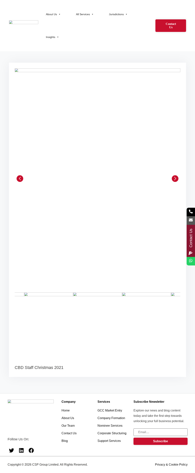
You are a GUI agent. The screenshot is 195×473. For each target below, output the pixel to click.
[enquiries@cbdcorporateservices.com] (191, 220)
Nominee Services (110, 425)
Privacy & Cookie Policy (171, 464)
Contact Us (171, 25)
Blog (65, 440)
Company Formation (111, 418)
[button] (20, 178)
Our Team (68, 425)
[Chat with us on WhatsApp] (191, 261)
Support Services (109, 440)
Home (66, 410)
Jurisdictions (116, 14)
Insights (50, 37)
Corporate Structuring (112, 433)
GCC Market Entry (110, 410)
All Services (83, 14)
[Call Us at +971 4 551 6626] (191, 212)
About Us (51, 14)
